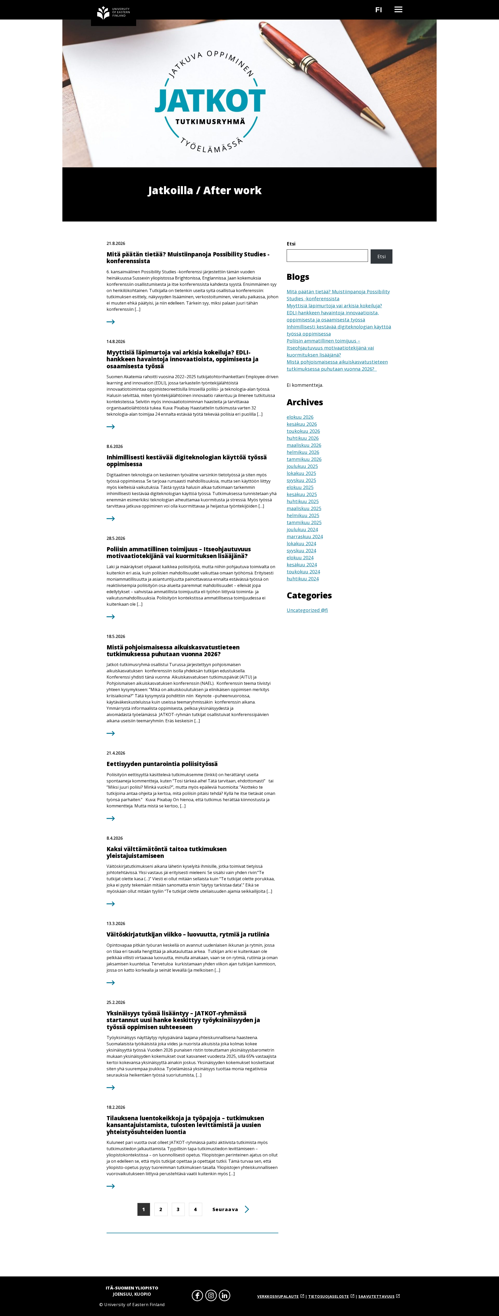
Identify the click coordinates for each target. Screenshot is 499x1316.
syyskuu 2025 (301, 480)
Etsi (291, 244)
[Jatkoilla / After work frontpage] (113, 13)
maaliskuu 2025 (304, 508)
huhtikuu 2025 (303, 501)
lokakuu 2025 (301, 473)
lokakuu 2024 (301, 543)
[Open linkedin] (224, 1296)
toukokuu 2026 (303, 431)
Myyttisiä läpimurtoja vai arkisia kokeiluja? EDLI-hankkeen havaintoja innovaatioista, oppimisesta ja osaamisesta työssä (334, 312)
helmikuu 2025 (303, 515)
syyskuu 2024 (301, 550)
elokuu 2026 (300, 417)
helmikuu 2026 (303, 452)
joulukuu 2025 (302, 466)
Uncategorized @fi (307, 610)
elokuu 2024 (300, 557)
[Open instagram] (211, 1296)
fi (382, 12)
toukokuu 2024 (303, 571)
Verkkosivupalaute (278, 1296)
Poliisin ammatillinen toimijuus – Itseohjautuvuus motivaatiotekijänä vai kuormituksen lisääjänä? (330, 348)
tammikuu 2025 (304, 522)
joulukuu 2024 (302, 529)
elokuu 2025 (300, 487)
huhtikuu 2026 (303, 438)
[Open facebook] (197, 1296)
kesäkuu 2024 (302, 564)
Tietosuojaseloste (328, 1296)
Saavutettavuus (376, 1296)
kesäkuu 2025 (302, 494)
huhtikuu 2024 (303, 578)
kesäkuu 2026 (302, 424)
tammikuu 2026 (304, 459)
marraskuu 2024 (305, 536)
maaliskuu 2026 (304, 445)
